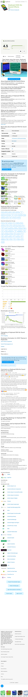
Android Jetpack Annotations (13, 495)
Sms (14, 223)
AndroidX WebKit (10, 537)
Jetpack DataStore (11, 543)
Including (6, 234)
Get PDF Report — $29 (7, 169)
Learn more (13, 167)
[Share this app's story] (20, 51)
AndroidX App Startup (11, 516)
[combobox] (20, 2)
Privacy (2, 666)
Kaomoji (17, 236)
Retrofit (8, 540)
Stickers (18, 217)
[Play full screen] (24, 51)
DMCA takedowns (4, 671)
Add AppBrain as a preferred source (8, 365)
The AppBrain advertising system (7, 679)
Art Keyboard (7, 257)
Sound (3, 212)
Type (3, 228)
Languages (20, 228)
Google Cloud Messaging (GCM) (13, 507)
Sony (15, 234)
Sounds (2, 242)
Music (10, 212)
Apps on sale (19, 593)
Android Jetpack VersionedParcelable (14, 492)
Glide (8, 528)
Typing (24, 215)
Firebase (9, 501)
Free (14, 236)
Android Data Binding (11, 556)
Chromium (9, 534)
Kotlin (8, 510)
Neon (7, 239)
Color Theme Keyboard (9, 271)
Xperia (18, 234)
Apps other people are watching (14, 589)
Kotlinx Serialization (11, 559)
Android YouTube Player (12, 571)
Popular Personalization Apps (14, 581)
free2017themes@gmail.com (7, 344)
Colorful (15, 228)
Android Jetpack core (11, 485)
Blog (2, 676)
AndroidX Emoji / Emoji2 (12, 525)
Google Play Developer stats (20, 636)
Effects (6, 212)
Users (22, 239)
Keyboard (20, 215)
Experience (3, 215)
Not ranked (14, 141)
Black (6, 228)
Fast (22, 236)
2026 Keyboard (8, 248)
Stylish (18, 223)
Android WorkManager (11, 519)
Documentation (3, 668)
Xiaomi (6, 236)
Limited (11, 234)
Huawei (10, 223)
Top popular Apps (18, 641)
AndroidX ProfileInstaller (12, 531)
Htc (22, 234)
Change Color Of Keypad (9, 262)
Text (12, 215)
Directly (17, 212)
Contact (2, 663)
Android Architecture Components (14, 489)
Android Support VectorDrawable (13, 513)
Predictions (11, 231)
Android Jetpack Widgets (12, 498)
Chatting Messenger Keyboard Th (11, 177)
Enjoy (14, 212)
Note (6, 223)
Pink (15, 239)
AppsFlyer (9, 477)
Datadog (9, 577)
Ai (21, 212)
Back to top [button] (25, 686)
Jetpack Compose (11, 562)
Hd (15, 231)
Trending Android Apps (19, 639)
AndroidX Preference (11, 546)
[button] (14, 349)
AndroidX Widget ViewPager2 (13, 522)
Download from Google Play (14, 78)
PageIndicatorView (11, 568)
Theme (2, 223)
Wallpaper (3, 239)
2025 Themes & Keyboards (16, 246)
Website (2, 346)
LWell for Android (4, 654)
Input (16, 215)
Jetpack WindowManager (12, 553)
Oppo (3, 236)
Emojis (21, 223)
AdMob (8, 474)
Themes (14, 217)
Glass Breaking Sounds (5, 651)
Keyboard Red (7, 253)
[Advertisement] (14, 25)
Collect (10, 236)
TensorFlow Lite (10, 574)
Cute (2, 231)
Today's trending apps (14, 585)
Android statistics (18, 633)
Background (11, 228)
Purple (18, 239)
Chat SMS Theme (21, 196)
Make (25, 228)
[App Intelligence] (2, 686)
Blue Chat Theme (8, 196)
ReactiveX (9, 550)
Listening (8, 215)
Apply (3, 234)
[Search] (26, 2)
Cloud (6, 231)
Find (24, 231)
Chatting (2, 217)
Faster (7, 217)
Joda (8, 565)
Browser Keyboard (8, 276)
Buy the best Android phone (20, 644)
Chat (10, 217)
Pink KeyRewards (8, 280)
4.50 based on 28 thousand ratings (19, 138)
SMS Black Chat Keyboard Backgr (11, 191)
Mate (11, 239)
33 (12, 148)
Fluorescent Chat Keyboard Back (11, 182)
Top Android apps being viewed (6, 649)
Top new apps (9, 593)
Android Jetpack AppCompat (13, 504)
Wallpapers (20, 231)
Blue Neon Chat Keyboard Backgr (11, 186)
